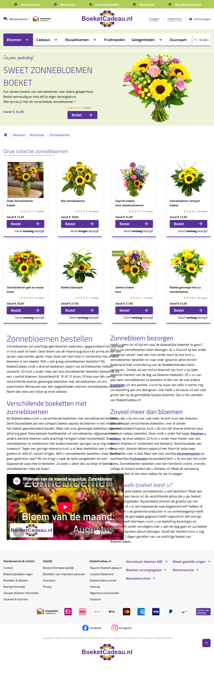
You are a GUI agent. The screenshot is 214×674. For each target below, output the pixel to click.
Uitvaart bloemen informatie (20, 593)
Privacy (47, 586)
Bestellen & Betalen (15, 580)
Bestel (77, 115)
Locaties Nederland (101, 574)
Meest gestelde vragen (189, 561)
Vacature (95, 599)
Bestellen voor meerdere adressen (64, 574)
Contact (8, 568)
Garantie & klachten (15, 599)
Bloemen (19, 134)
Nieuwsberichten (138, 578)
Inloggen (154, 19)
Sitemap (95, 586)
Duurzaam (49, 580)
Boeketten (37, 134)
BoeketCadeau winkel (103, 580)
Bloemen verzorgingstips (144, 569)
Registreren (174, 19)
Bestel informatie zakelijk (58, 568)
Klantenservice (183, 569)
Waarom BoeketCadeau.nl (106, 568)
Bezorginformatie (14, 586)
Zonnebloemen (59, 134)
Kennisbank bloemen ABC (144, 561)
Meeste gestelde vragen (18, 574)
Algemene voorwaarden (104, 593)
